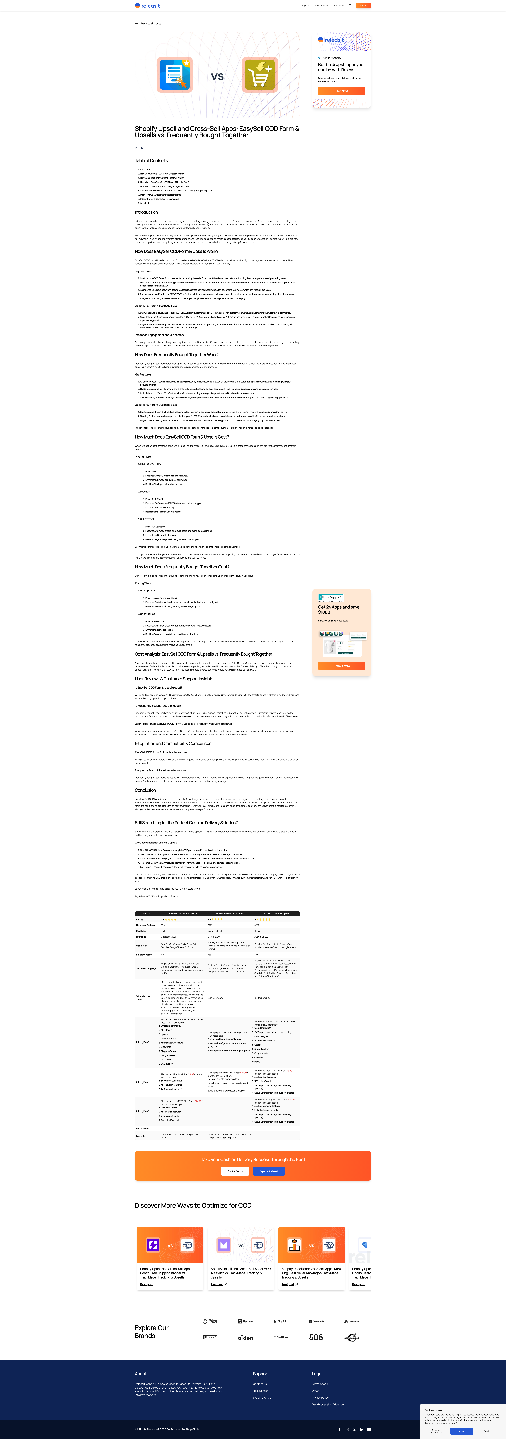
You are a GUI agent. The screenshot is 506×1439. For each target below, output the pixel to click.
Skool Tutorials (262, 1397)
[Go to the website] (245, 1337)
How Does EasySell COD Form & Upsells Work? (162, 173)
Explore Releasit (269, 1171)
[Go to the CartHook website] (281, 1337)
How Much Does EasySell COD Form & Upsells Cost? (164, 182)
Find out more (342, 666)
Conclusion (145, 203)
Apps (304, 5)
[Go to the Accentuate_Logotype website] (351, 1321)
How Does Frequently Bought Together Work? (162, 177)
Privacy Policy (454, 1422)
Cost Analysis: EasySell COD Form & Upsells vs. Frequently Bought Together (176, 190)
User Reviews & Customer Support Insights (160, 194)
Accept (461, 1431)
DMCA (316, 1390)
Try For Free (363, 5)
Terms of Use (320, 1384)
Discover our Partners (341, 17)
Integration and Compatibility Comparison (160, 199)
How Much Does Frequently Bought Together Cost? (164, 186)
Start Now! (342, 91)
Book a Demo (235, 1171)
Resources (320, 5)
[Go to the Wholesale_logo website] (210, 1321)
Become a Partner (339, 12)
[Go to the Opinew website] (245, 1321)
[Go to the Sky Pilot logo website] (281, 1321)
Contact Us (260, 1384)
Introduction (146, 169)
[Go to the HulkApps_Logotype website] (210, 1337)
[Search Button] (350, 5)
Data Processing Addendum (329, 1404)
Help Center (260, 1390)
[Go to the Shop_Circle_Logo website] (316, 1321)
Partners (338, 5)
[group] (170, 1258)
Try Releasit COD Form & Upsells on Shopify (157, 896)
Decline (487, 1431)
